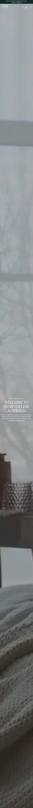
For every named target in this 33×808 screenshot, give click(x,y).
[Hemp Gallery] (5, 7)
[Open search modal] (23, 7)
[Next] (30, 2)
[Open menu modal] (30, 7)
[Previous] (3, 2)
